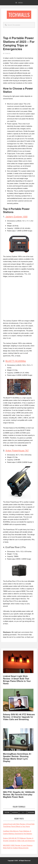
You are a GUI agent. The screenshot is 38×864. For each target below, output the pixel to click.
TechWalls (19, 14)
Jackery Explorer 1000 (16, 216)
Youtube (7, 812)
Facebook (15, 812)
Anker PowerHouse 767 (17, 450)
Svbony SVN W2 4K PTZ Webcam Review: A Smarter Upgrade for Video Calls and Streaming (19, 717)
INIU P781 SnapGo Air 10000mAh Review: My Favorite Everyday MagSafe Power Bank (19, 794)
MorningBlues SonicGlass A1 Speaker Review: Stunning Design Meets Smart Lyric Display (17, 757)
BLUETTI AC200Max (15, 360)
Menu (20, 3)
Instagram (31, 812)
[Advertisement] (19, 299)
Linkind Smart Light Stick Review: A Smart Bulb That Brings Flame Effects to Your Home (17, 680)
